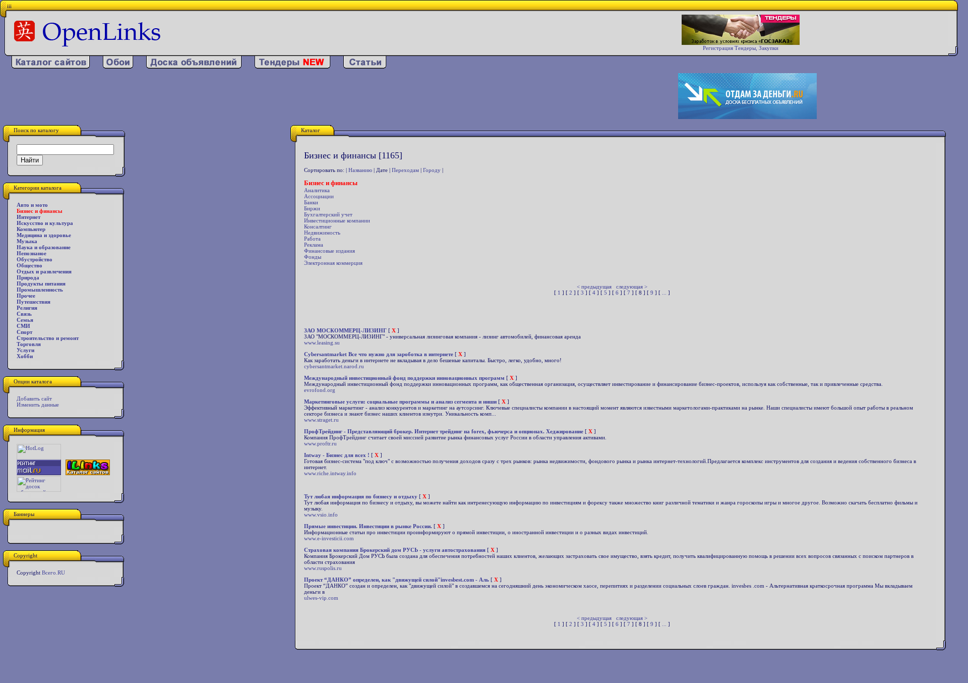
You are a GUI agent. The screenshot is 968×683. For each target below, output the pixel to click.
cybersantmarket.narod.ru (334, 366)
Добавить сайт (34, 398)
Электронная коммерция (333, 263)
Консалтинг (318, 226)
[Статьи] (364, 67)
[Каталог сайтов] (51, 67)
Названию (360, 170)
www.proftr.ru (320, 443)
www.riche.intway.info (330, 473)
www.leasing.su (322, 342)
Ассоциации (319, 196)
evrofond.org (319, 390)
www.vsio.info (321, 514)
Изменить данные (38, 405)
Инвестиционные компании (337, 220)
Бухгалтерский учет (328, 214)
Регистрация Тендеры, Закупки (740, 48)
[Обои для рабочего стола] (118, 67)
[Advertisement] (315, 96)
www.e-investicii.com (329, 538)
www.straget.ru (321, 420)
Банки (311, 202)
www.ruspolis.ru (323, 568)
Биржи (312, 208)
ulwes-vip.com (321, 598)
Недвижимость (322, 233)
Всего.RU (53, 573)
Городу (432, 170)
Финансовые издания (329, 251)
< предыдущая (594, 286)
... (664, 293)
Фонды (312, 257)
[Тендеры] (292, 67)
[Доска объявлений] (193, 67)
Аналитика (317, 190)
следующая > (631, 286)
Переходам (405, 170)
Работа (312, 239)
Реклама (313, 245)
